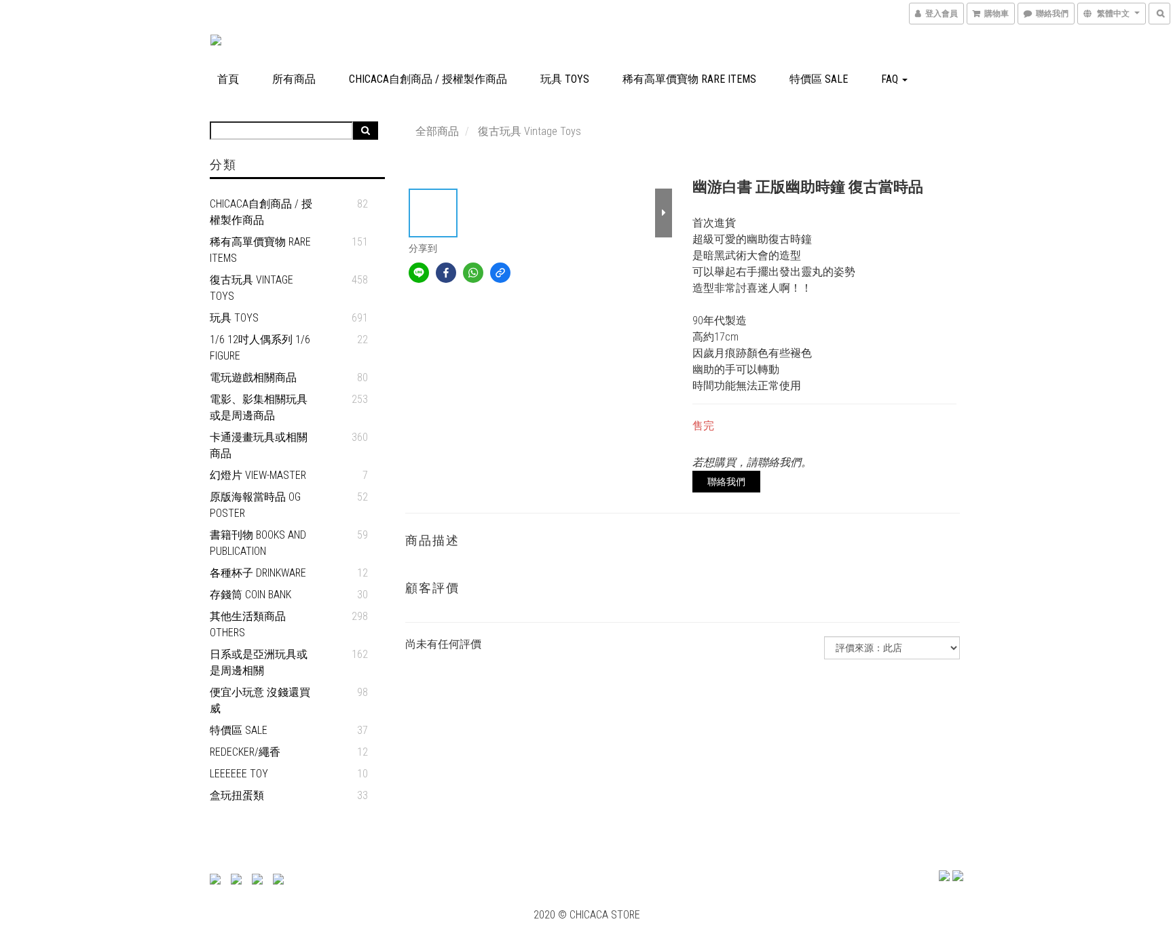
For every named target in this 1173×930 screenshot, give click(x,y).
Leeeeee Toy (239, 773)
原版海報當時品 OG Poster (255, 505)
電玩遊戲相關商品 (253, 377)
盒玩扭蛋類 (237, 795)
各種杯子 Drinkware (258, 572)
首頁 (228, 79)
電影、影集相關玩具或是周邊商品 (259, 407)
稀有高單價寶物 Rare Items (689, 79)
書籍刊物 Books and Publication (258, 543)
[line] (419, 273)
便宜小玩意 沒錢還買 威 (260, 700)
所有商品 (294, 79)
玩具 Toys (564, 79)
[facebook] (446, 273)
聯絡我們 (726, 481)
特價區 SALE (818, 79)
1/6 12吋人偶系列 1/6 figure (260, 347)
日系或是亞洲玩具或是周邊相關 (259, 662)
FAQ (891, 79)
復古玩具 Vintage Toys (251, 288)
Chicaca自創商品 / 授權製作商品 (428, 79)
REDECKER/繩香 (245, 751)
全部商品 (437, 131)
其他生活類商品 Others (248, 624)
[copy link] (500, 273)
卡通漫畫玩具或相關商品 (259, 445)
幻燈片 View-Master (258, 475)
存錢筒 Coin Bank (250, 594)
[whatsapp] (473, 273)
